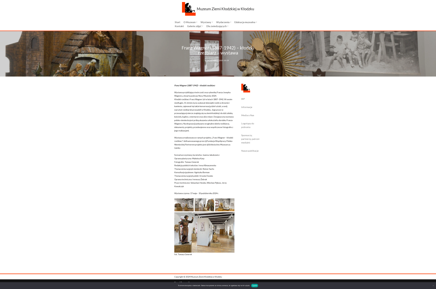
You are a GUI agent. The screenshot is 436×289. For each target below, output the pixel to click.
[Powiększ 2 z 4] (211, 201)
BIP (243, 98)
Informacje (246, 107)
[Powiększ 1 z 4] (191, 201)
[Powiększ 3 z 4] (231, 201)
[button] (196, 22)
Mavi (214, 60)
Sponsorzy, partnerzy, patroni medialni (250, 139)
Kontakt (179, 26)
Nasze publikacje (250, 150)
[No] (433, 285)
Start (177, 22)
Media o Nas (247, 115)
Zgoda (254, 285)
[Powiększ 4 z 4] (231, 215)
